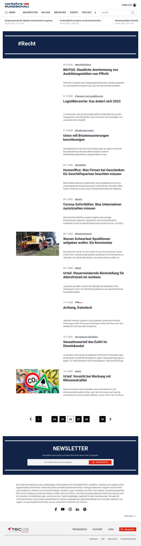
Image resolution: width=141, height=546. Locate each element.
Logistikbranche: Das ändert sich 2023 (92, 101)
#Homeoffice (80, 165)
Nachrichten (30, 12)
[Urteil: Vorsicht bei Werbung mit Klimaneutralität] (37, 381)
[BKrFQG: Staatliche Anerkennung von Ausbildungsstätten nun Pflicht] (37, 75)
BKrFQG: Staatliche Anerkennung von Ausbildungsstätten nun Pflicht (90, 72)
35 (102, 419)
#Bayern (78, 199)
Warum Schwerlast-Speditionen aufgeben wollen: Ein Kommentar (87, 241)
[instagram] (70, 509)
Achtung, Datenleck (77, 308)
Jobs (111, 529)
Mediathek (60, 12)
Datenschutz (112, 539)
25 (62, 419)
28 (86, 419)
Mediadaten (80, 529)
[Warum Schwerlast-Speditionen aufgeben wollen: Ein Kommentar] (37, 244)
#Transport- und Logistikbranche (89, 96)
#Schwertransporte (83, 234)
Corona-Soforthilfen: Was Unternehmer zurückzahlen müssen (92, 206)
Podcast (87, 12)
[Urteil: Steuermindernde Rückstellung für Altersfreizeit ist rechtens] (37, 278)
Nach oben (128, 516)
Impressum (93, 539)
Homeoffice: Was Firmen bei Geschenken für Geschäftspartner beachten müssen (93, 172)
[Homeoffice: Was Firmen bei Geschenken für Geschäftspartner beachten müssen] (37, 175)
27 (78, 419)
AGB (102, 539)
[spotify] (84, 509)
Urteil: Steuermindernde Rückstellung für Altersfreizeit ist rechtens (93, 275)
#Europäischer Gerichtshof (86, 337)
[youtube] (62, 509)
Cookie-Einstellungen (128, 539)
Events (74, 12)
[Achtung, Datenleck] (37, 312)
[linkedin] (77, 509)
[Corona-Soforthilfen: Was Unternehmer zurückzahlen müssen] (37, 209)
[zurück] (31, 419)
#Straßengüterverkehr (84, 130)
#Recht (78, 268)
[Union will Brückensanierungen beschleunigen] (37, 140)
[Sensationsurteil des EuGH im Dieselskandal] (37, 347)
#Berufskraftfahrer (83, 65)
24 (54, 419)
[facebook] (56, 509)
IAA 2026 (45, 12)
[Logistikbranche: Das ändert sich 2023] (37, 106)
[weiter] (110, 419)
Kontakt (97, 529)
